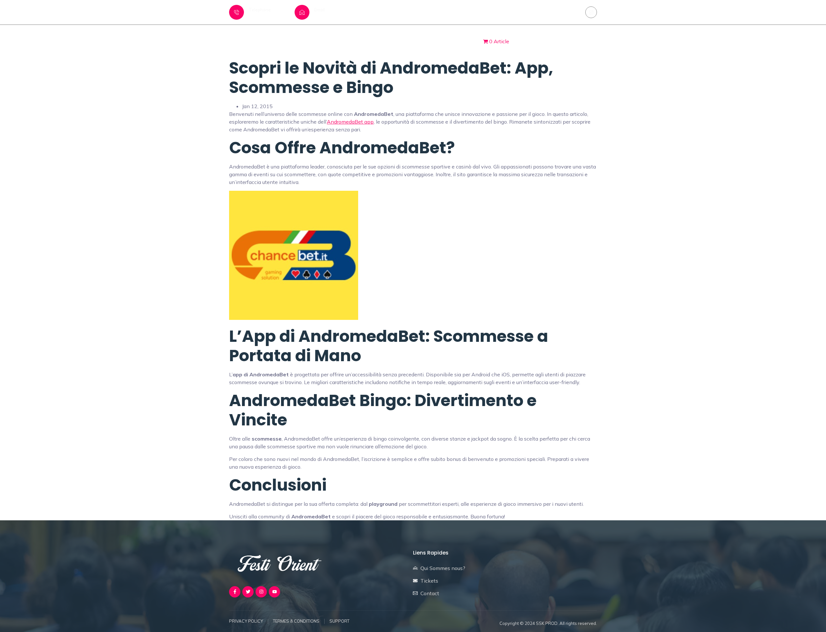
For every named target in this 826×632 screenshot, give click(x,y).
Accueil (340, 41)
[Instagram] (591, 12)
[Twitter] (248, 591)
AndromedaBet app (350, 121)
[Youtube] (274, 591)
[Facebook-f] (234, 591)
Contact (453, 41)
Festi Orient (376, 41)
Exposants (416, 41)
